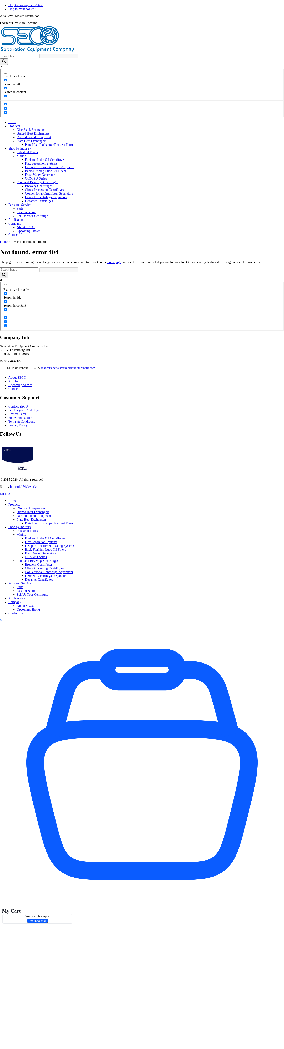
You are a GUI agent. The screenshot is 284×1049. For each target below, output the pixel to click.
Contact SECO (18, 406)
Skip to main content (21, 9)
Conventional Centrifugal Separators (49, 572)
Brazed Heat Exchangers (33, 512)
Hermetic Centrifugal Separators (46, 576)
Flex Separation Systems (41, 542)
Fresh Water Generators (40, 553)
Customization (26, 590)
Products (14, 504)
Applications (16, 598)
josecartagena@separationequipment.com (68, 367)
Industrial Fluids (27, 531)
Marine (21, 534)
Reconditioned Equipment (34, 516)
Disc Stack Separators (31, 508)
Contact (13, 388)
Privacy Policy (17, 425)
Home (4, 241)
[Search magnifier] (4, 61)
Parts (20, 587)
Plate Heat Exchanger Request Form (49, 523)
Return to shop (37, 920)
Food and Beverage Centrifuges (37, 561)
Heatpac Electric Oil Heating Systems (49, 546)
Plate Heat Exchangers (31, 519)
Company (14, 602)
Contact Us (15, 613)
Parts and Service (19, 583)
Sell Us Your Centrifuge (32, 594)
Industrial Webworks (23, 486)
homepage (114, 262)
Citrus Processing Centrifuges (44, 568)
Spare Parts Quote (20, 417)
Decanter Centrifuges (39, 579)
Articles (13, 381)
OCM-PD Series (36, 557)
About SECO (17, 377)
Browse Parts (17, 414)
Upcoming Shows (20, 385)
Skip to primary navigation (25, 5)
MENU (5, 493)
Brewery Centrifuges (38, 564)
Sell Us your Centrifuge (24, 410)
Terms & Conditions (21, 421)
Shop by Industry (19, 527)
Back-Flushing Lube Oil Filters (45, 549)
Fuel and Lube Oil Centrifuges (45, 538)
